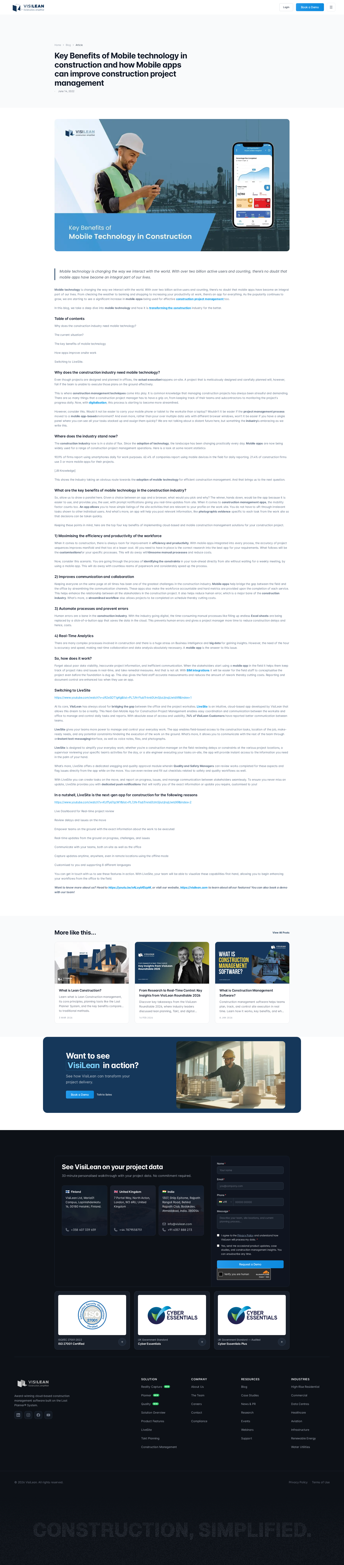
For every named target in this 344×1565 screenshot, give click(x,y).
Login (286, 7)
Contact (196, 1412)
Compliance (199, 1421)
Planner (149, 1395)
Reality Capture (155, 1386)
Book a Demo (310, 7)
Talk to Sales (104, 1094)
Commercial (299, 1395)
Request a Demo (250, 1264)
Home (57, 44)
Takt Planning (150, 1438)
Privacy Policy (245, 1235)
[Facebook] (38, 1415)
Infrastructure (300, 1429)
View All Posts (281, 932)
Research (247, 1412)
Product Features (152, 1421)
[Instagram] (28, 1415)
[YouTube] (48, 1415)
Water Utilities (300, 1447)
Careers (196, 1404)
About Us (197, 1386)
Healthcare (298, 1412)
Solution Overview (153, 1412)
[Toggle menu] (331, 7)
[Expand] (122, 1342)
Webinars (247, 1429)
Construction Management (159, 1447)
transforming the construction (170, 308)
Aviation (296, 1421)
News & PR (248, 1404)
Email (221, 1179)
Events (245, 1421)
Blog (68, 44)
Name (221, 1163)
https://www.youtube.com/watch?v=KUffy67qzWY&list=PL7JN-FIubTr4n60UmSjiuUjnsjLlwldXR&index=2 (123, 802)
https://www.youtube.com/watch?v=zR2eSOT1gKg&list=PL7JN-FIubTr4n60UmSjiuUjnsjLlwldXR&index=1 (123, 697)
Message (223, 1211)
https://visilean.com (194, 887)
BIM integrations (198, 670)
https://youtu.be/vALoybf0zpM (129, 887)
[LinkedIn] (18, 1415)
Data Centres (300, 1404)
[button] (92, 1320)
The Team (197, 1395)
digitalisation (98, 402)
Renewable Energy (303, 1438)
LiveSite (146, 1429)
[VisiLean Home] (28, 7)
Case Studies (250, 1395)
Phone (221, 1195)
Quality (149, 1404)
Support (246, 1438)
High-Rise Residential (305, 1386)
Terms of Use (321, 1482)
